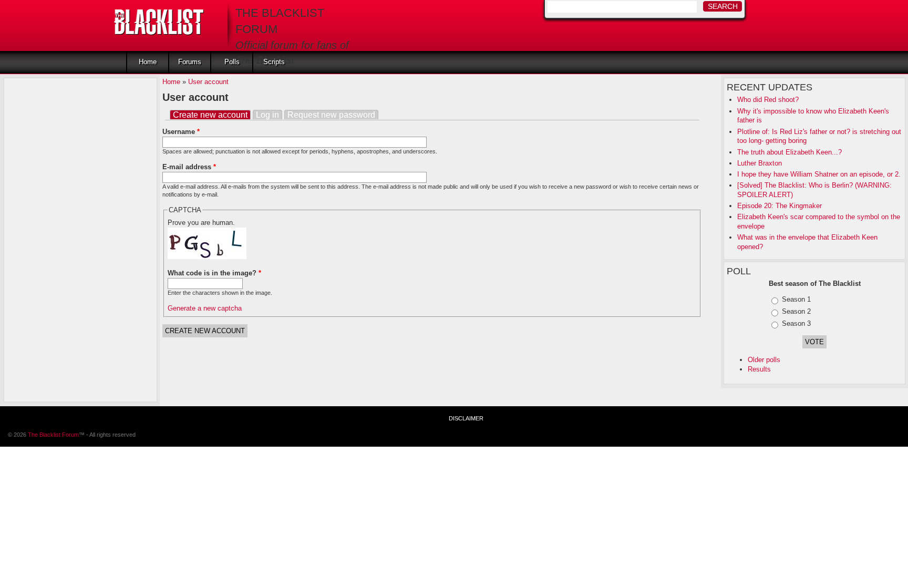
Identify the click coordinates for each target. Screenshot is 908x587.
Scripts (274, 62)
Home (148, 62)
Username (181, 132)
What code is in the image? (214, 273)
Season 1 (796, 299)
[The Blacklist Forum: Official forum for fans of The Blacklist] (159, 19)
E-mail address (189, 167)
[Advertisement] (49, 238)
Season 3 (796, 323)
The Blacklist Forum (53, 434)
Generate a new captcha (205, 308)
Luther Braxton (759, 163)
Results (759, 369)
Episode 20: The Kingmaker (779, 206)
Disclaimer (466, 418)
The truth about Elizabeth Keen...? (789, 152)
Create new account (212, 114)
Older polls (764, 360)
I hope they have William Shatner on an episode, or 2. (819, 174)
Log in (267, 114)
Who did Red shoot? (768, 100)
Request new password (331, 114)
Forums (189, 62)
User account (208, 82)
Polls (232, 62)
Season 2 (796, 311)
